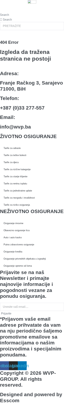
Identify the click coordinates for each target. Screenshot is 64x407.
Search (4, 14)
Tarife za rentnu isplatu (15, 183)
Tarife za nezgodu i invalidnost (19, 197)
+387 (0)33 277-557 (22, 108)
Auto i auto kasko (13, 237)
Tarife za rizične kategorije (17, 169)
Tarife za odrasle (12, 148)
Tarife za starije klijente (15, 176)
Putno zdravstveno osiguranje (19, 244)
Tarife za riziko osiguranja (17, 204)
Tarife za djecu (11, 162)
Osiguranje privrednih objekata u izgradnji (25, 258)
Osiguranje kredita (13, 251)
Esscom (9, 400)
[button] (32, 10)
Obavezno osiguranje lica (17, 230)
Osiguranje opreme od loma (18, 265)
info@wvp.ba (15, 127)
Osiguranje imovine (13, 223)
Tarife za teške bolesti (15, 155)
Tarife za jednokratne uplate (18, 190)
